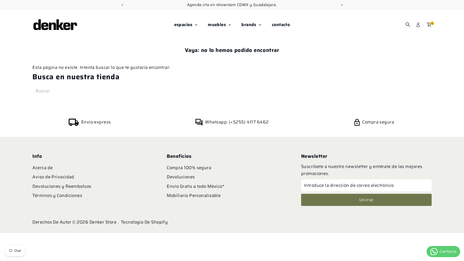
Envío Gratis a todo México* (195, 186)
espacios (184, 24)
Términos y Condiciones (57, 195)
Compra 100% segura (189, 167)
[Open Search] (408, 24)
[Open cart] (429, 24)
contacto (281, 24)
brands (249, 24)
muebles (217, 24)
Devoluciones (181, 177)
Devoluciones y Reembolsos (61, 186)
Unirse (366, 199)
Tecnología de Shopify (144, 222)
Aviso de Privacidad (53, 177)
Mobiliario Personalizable (194, 195)
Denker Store (103, 222)
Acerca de (42, 167)
